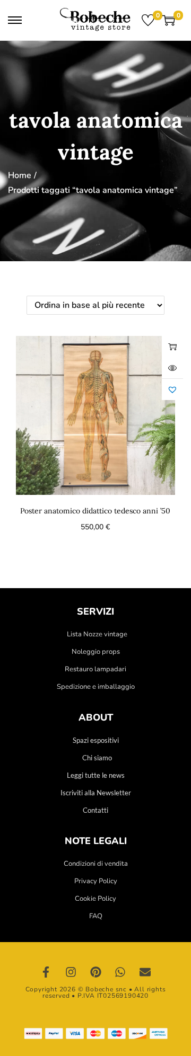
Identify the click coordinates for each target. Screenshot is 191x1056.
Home (19, 175)
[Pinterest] (95, 972)
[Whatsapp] (120, 972)
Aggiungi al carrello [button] (172, 346)
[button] (172, 389)
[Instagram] (71, 972)
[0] (148, 20)
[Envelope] (145, 972)
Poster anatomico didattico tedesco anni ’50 (95, 511)
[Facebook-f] (46, 972)
